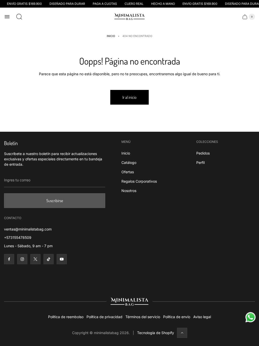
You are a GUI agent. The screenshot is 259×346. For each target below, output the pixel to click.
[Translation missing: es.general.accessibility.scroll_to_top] (182, 333)
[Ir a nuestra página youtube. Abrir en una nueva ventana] (62, 259)
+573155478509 (17, 237)
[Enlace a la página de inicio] (129, 302)
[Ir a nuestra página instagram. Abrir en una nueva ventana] (22, 259)
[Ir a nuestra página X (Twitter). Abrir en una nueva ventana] (35, 259)
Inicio (111, 36)
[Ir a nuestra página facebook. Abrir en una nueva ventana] (9, 259)
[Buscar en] (19, 16)
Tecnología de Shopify (155, 333)
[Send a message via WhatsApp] (250, 317)
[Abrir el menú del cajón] (7, 16)
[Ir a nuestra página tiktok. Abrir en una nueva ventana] (49, 259)
